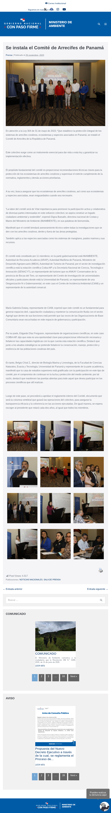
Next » (73, 676)
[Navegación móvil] (105, 24)
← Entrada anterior (12, 589)
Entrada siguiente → (97, 589)
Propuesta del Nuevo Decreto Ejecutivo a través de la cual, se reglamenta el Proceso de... (54, 754)
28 (63, 775)
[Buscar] (101, 600)
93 (63, 676)
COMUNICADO (45, 653)
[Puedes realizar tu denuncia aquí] (104, 806)
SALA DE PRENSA (52, 579)
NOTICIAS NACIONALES (31, 579)
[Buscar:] (55, 600)
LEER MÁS (40, 666)
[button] (99, 24)
